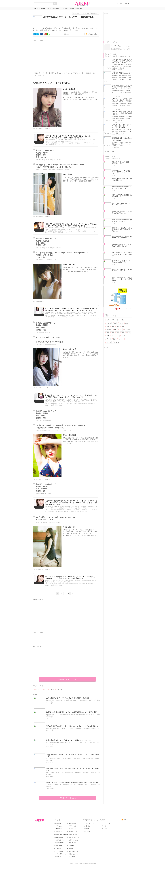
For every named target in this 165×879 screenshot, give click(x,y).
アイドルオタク (115, 122)
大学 (118, 326)
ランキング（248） (85, 13)
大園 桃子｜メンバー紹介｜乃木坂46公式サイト (51, 248)
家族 (115, 329)
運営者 (104, 826)
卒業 (108, 336)
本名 (114, 339)
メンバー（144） (94, 13)
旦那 (126, 323)
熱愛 (108, 332)
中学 (113, 332)
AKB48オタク (115, 69)
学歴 (118, 332)
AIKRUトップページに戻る (67, 679)
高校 (123, 320)
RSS (124, 820)
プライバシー (105, 828)
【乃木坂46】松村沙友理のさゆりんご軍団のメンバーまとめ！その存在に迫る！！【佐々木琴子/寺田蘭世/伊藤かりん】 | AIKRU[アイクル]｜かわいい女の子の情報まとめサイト (71, 502)
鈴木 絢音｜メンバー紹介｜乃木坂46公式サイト (51, 160)
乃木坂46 (59, 689)
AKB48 (121, 323)
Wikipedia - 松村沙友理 (45, 493)
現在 (118, 320)
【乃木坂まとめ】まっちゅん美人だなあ (49, 522)
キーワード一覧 (106, 823)
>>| (72, 593)
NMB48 (127, 339)
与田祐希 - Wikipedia (44, 332)
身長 (108, 326)
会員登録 (119, 3)
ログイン (127, 3)
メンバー (51, 689)
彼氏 (108, 320)
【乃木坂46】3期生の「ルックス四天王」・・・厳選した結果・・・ (56, 430)
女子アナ (109, 342)
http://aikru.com (40, 301)
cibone (47, 732)
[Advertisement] (51, 54)
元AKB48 (116, 342)
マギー (113, 96)
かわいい (109, 323)
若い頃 (128, 332)
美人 (45, 689)
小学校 (123, 336)
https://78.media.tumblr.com (43, 128)
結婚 (113, 320)
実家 (123, 332)
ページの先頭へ (125, 816)
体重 (113, 326)
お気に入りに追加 (92, 34)
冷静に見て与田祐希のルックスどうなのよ (50, 344)
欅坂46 (108, 339)
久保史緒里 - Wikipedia (45, 420)
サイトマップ (87, 831)
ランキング (39, 689)
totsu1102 (114, 147)
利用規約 (86, 828)
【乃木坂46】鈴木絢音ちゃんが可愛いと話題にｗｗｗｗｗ (54, 169)
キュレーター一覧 (89, 823)
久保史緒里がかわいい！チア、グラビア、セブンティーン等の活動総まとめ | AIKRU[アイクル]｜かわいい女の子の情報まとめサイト (71, 396)
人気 (120, 329)
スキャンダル (115, 336)
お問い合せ (87, 826)
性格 (123, 326)
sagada (48, 703)
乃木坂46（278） (76, 13)
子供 (115, 323)
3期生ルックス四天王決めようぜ (47, 260)
